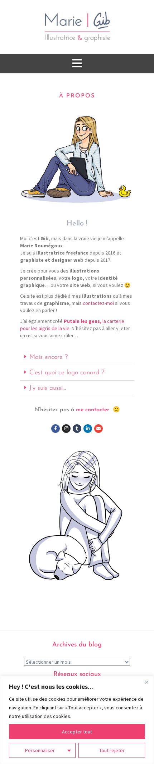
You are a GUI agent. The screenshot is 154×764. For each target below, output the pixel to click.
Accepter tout (77, 731)
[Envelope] (98, 428)
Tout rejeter (112, 750)
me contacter (92, 410)
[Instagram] (66, 428)
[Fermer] (146, 682)
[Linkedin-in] (87, 428)
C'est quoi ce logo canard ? (66, 373)
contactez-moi (98, 303)
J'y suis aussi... (47, 388)
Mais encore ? (48, 357)
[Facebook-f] (55, 428)
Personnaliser (40, 750)
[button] (77, 357)
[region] (77, 720)
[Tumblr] (77, 428)
